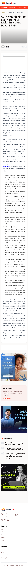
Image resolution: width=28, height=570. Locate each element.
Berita (2, 540)
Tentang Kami (5, 558)
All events (4, 532)
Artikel (3, 537)
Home (3, 549)
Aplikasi (3, 535)
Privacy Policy (5, 555)
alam (2, 529)
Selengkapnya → (8, 398)
